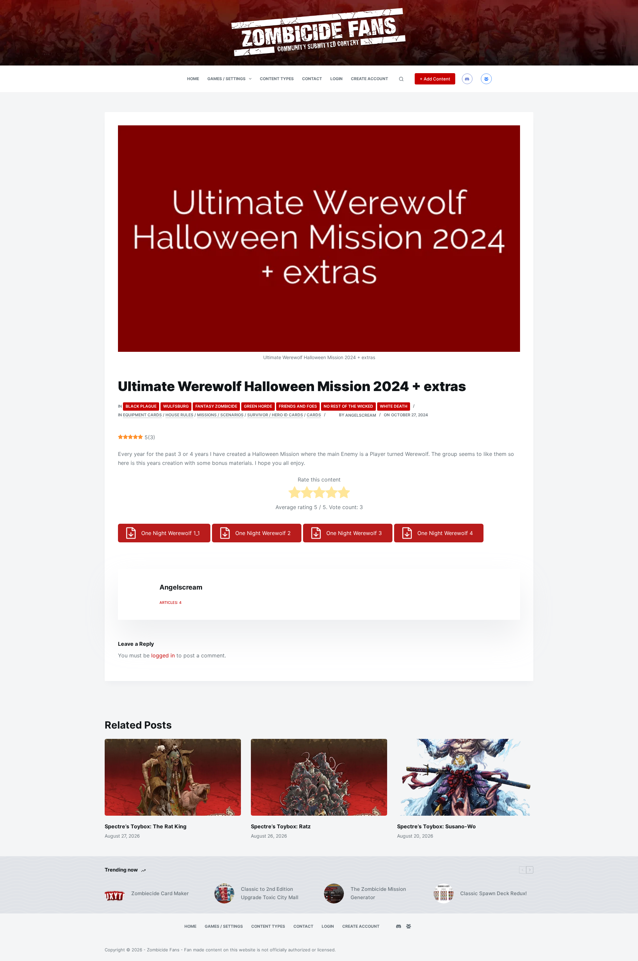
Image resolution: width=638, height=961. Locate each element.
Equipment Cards (142, 414)
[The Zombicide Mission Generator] (334, 893)
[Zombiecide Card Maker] (115, 893)
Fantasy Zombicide (216, 406)
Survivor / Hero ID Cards (275, 414)
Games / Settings (226, 78)
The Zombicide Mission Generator (378, 893)
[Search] (401, 79)
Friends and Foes (298, 406)
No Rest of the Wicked (348, 406)
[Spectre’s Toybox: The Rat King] (173, 777)
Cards (314, 414)
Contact (312, 78)
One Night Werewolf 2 (263, 533)
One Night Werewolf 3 (354, 533)
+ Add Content (435, 78)
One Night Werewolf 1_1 (170, 533)
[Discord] (467, 78)
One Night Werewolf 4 (445, 533)
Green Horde (258, 406)
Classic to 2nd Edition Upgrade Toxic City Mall (269, 893)
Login (336, 78)
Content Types (277, 78)
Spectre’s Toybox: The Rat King (145, 826)
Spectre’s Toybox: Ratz (281, 826)
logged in (163, 655)
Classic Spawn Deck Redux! (493, 893)
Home (193, 78)
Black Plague (141, 406)
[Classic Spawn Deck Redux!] (444, 893)
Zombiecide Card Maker (160, 893)
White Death (393, 406)
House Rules (179, 414)
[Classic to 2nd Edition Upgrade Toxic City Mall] (224, 893)
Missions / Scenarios (220, 414)
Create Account (369, 78)
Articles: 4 (170, 602)
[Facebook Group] (486, 78)
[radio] (294, 493)
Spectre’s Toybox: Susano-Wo (436, 826)
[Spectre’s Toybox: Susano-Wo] (465, 777)
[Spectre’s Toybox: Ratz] (319, 777)
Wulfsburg (176, 406)
